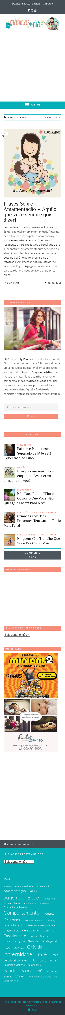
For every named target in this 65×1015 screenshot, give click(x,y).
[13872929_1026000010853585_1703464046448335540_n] (32, 163)
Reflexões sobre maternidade (37, 512)
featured (45, 936)
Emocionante (15, 936)
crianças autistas (34, 920)
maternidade (18, 954)
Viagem (20, 976)
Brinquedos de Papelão (15, 907)
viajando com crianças (43, 976)
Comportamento (21, 913)
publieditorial (34, 965)
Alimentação (43, 886)
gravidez (19, 947)
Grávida (34, 947)
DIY (55, 930)
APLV (33, 891)
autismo (12, 898)
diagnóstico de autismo (21, 930)
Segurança (24, 490)
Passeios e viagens (14, 964)
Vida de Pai (24, 445)
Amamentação (15, 891)
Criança (49, 913)
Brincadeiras (30, 903)
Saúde (10, 970)
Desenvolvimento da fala (41, 925)
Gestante (33, 941)
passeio (53, 961)
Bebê (33, 898)
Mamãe (21, 467)
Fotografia (19, 941)
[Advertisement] (32, 64)
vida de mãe (12, 981)
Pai (34, 960)
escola (34, 936)
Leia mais (13, 283)
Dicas (46, 930)
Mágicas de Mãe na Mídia (26, 3)
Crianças (12, 919)
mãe (42, 954)
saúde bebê (32, 970)
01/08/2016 (54, 283)
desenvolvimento (13, 925)
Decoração (51, 920)
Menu (35, 105)
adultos (8, 886)
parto (43, 960)
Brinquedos (44, 904)
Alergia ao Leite (24, 886)
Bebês (17, 903)
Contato (48, 3)
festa (7, 941)
